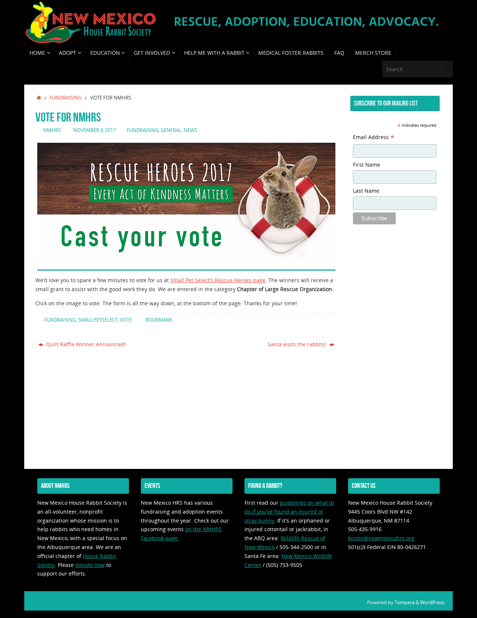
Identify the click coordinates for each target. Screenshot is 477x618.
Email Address (374, 138)
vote (126, 320)
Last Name (366, 190)
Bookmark (158, 320)
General (171, 130)
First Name (366, 164)
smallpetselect (98, 320)
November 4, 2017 (94, 130)
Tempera (404, 602)
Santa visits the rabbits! (298, 344)
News (190, 130)
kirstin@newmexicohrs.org (381, 538)
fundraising (65, 98)
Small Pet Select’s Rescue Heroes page (217, 280)
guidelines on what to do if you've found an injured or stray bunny (289, 511)
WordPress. (432, 602)
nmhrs (52, 130)
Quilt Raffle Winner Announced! (85, 344)
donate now (90, 564)
